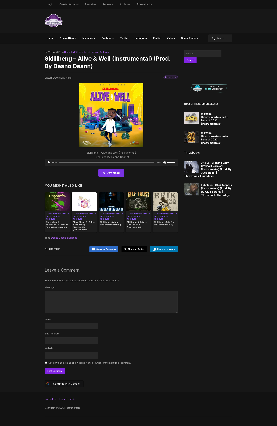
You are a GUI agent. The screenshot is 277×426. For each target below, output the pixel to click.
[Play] (48, 162)
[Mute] (164, 162)
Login (50, 4)
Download (113, 172)
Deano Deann (58, 237)
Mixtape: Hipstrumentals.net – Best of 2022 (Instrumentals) (214, 137)
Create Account (69, 4)
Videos (171, 38)
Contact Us (50, 399)
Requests (107, 4)
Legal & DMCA (67, 399)
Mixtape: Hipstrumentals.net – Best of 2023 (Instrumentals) (214, 118)
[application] (111, 162)
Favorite (169, 77)
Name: (48, 319)
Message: (50, 287)
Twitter (124, 38)
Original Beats (68, 38)
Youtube (106, 38)
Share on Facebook (106, 249)
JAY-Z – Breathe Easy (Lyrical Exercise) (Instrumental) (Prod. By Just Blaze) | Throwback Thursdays (208, 169)
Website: (49, 348)
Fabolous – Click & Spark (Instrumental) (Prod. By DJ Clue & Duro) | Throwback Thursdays (216, 190)
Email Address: (52, 333)
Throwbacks (144, 4)
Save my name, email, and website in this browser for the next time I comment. (89, 362)
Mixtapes (87, 38)
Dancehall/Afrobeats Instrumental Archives (86, 52)
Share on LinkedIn (166, 249)
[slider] (171, 162)
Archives (125, 4)
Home (50, 38)
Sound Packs (188, 38)
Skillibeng (72, 237)
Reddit (157, 38)
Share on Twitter (136, 249)
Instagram (141, 38)
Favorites (90, 4)
